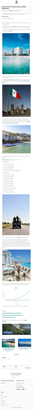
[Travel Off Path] (16, 2)
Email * (16, 366)
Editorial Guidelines (19, 385)
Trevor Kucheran (19, 10)
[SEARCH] (32, 2)
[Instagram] (19, 389)
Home (2, 394)
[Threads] (24, 389)
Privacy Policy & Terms (20, 383)
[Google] (16, 389)
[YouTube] (23, 389)
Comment (4, 357)
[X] (20, 389)
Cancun (5, 79)
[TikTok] (22, 389)
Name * (4, 366)
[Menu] (1, 2)
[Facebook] (18, 389)
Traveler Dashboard (4, 396)
